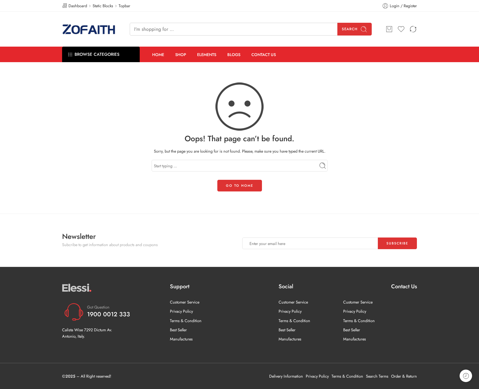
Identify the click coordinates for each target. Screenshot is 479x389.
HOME (158, 54)
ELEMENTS (206, 54)
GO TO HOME (239, 185)
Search (350, 29)
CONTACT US (263, 54)
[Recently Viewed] (466, 376)
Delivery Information (286, 376)
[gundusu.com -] (89, 29)
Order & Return (404, 376)
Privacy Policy (181, 311)
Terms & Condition (186, 321)
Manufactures (181, 339)
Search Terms (377, 376)
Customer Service (184, 302)
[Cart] (389, 29)
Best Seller (178, 330)
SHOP (180, 54)
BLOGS (233, 54)
